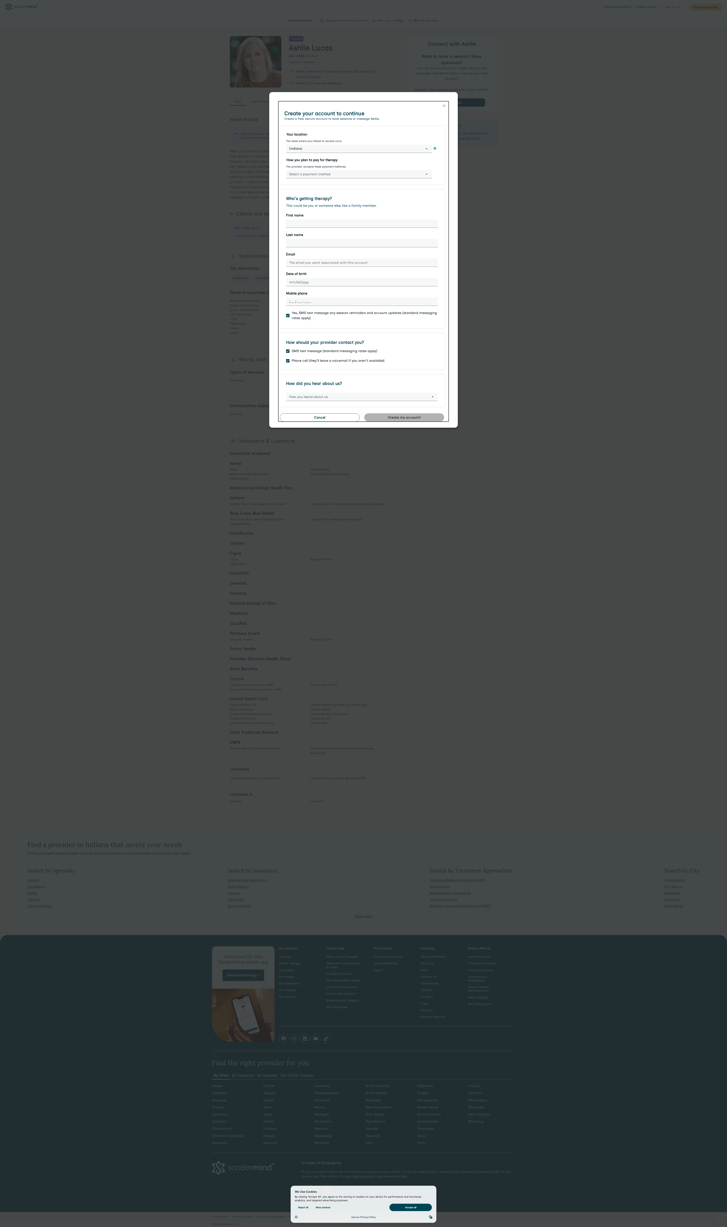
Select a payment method (309, 174)
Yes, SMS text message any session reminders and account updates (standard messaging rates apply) (364, 315)
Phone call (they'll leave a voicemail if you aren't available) (338, 361)
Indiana (295, 148)
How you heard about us (308, 397)
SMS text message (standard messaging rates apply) (334, 351)
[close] (444, 105)
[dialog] (363, 261)
